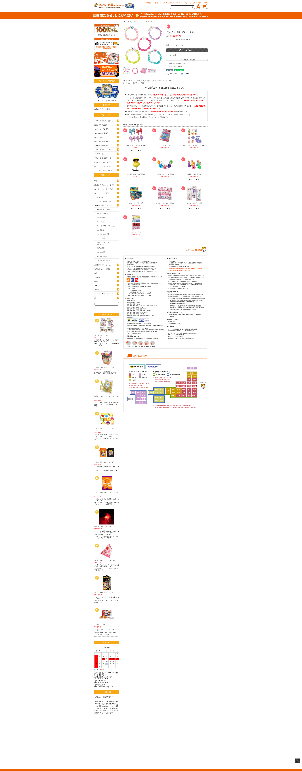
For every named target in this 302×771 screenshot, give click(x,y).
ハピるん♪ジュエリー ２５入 (194, 203)
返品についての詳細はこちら (177, 63)
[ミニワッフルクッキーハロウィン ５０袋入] (106, 483)
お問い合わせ (203, 3)
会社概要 (171, 3)
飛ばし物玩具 (101, 248)
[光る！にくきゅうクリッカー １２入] (106, 516)
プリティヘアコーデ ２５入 (165, 145)
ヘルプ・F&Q (182, 3)
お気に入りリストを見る (102, 109)
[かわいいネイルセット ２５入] (165, 193)
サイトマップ (160, 3)
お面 (95, 273)
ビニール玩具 (101, 238)
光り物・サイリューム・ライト (104, 185)
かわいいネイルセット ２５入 (165, 203)
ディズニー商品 (99, 154)
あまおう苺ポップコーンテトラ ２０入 (105, 560)
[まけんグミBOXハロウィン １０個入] (106, 357)
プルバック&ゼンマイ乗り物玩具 (103, 243)
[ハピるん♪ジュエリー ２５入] (194, 193)
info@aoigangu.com (106, 687)
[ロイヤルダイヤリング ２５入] (165, 164)
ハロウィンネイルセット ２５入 (103, 592)
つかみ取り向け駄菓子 (101, 133)
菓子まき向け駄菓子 (100, 125)
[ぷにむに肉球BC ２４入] (106, 325)
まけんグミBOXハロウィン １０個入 (105, 367)
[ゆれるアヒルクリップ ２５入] (136, 164)
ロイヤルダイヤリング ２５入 (165, 174)
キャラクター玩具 (102, 213)
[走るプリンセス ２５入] (194, 164)
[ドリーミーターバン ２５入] (136, 222)
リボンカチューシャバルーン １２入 (136, 145)
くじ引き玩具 (98, 197)
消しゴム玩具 (101, 252)
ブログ (192, 3)
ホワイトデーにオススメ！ (102, 166)
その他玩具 (100, 230)
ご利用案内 (148, 3)
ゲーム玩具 (100, 222)
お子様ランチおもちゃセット (103, 265)
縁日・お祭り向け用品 (101, 141)
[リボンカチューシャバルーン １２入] (136, 135)
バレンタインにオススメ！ (102, 162)
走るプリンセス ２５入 (194, 174)
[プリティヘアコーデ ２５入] (165, 135)
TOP (124, 22)
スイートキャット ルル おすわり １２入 (194, 145)
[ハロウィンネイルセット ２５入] (106, 582)
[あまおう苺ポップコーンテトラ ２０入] (106, 550)
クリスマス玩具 (102, 256)
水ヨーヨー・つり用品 (101, 193)
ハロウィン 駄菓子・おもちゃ (103, 121)
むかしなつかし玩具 (103, 234)
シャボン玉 (97, 277)
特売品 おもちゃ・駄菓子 (102, 269)
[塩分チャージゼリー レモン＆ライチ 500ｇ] (106, 386)
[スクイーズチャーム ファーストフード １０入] (106, 418)
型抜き (96, 281)
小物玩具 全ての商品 (103, 209)
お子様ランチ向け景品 (101, 145)
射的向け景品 (98, 137)
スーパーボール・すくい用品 (103, 189)
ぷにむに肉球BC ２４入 (101, 335)
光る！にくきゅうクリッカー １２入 (104, 526)
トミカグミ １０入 (99, 624)
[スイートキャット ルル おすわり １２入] (194, 135)
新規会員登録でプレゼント (106, 35)
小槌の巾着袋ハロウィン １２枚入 (104, 462)
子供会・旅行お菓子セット (102, 158)
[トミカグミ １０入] (106, 615)
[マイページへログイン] (198, 7)
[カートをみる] (205, 7)
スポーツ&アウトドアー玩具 (106, 226)
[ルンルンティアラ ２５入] (136, 193)
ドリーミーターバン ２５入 (136, 232)
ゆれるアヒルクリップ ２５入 (136, 174)
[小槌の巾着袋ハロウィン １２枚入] (106, 452)
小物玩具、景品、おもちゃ (135, 22)
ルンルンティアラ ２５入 (136, 203)
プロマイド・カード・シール (103, 201)
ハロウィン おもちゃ (103, 260)
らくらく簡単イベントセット (103, 150)
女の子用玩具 (148, 22)
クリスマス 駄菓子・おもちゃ (103, 170)
